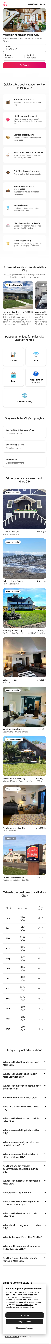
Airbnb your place (36, 4)
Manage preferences (24, 1328)
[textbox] (14, 57)
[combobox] (24, 49)
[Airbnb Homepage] (5, 4)
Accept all (25, 1315)
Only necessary (24, 1322)
